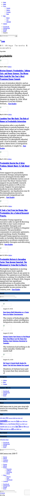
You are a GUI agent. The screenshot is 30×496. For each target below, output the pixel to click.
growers (20, 421)
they (22, 426)
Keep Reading (12, 103)
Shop (4, 16)
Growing (8, 12)
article (14, 418)
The (19, 426)
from (17, 421)
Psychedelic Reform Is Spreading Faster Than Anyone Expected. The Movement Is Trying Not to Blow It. (13, 262)
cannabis (3, 420)
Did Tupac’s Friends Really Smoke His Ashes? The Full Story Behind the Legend (16, 364)
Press (4, 6)
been (17, 418)
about (4, 418)
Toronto (8, 8)
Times (1, 429)
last (7, 424)
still (12, 426)
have (24, 421)
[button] (16, 36)
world (15, 429)
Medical (18, 424)
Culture (8, 10)
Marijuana (13, 424)
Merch (7, 18)
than (14, 426)
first (15, 421)
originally (2, 426)
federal (12, 421)
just (6, 424)
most (23, 424)
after (7, 418)
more (21, 424)
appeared (10, 418)
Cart (7, 20)
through (27, 426)
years (17, 429)
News (7, 14)
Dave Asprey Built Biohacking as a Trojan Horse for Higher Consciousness (16, 313)
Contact (5, 24)
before (19, 418)
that (16, 426)
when (10, 429)
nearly (26, 424)
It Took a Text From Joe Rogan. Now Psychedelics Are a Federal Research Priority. (14, 213)
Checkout (8, 22)
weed (5, 429)
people (5, 426)
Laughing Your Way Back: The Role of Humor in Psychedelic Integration (14, 120)
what (7, 429)
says (10, 426)
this (25, 426)
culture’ (9, 421)
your (20, 429)
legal (10, 424)
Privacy (5, 461)
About (4, 4)
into (4, 424)
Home (4, 2)
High (1, 423)
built (21, 418)
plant (8, 426)
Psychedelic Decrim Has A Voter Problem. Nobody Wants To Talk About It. (14, 166)
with (12, 429)
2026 (1, 418)
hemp (26, 421)
